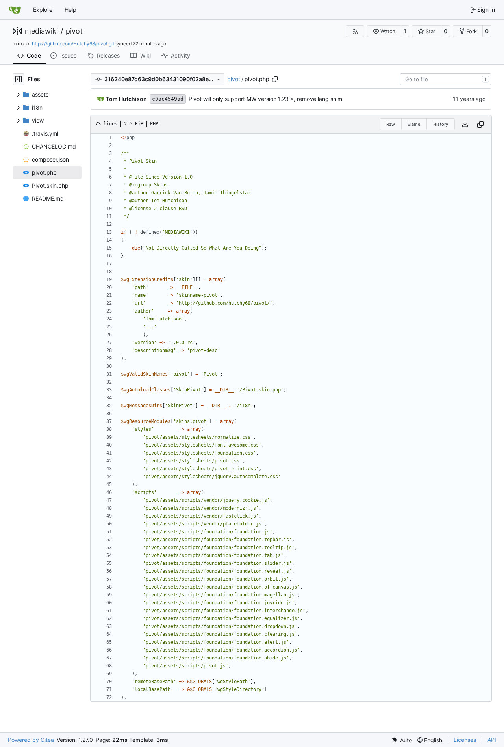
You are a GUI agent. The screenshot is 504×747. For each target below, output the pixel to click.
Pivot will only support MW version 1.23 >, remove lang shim (265, 98)
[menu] (401, 740)
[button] (384, 31)
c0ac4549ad (167, 99)
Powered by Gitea (31, 739)
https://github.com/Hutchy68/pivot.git (73, 44)
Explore (42, 9)
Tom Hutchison (126, 98)
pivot (74, 31)
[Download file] (465, 124)
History (440, 124)
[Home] (15, 10)
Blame (414, 124)
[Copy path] (275, 79)
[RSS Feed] (355, 31)
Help (70, 9)
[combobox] (445, 79)
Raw (390, 124)
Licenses (465, 739)
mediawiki (41, 31)
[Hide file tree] (18, 79)
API (491, 739)
